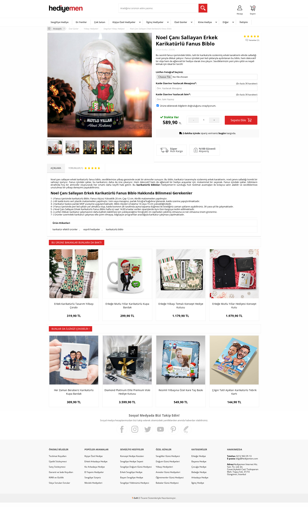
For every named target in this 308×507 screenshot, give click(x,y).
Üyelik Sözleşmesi (58, 461)
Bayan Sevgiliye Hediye (131, 477)
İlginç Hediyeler (154, 22)
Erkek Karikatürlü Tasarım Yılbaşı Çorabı (74, 305)
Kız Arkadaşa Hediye (94, 466)
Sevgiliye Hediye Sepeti (131, 461)
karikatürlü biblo (114, 229)
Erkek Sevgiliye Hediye (131, 472)
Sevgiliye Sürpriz (92, 477)
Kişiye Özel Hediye (93, 456)
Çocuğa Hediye (198, 466)
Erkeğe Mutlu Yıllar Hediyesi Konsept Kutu (234, 305)
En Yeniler (81, 22)
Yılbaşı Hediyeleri (164, 466)
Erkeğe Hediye (198, 456)
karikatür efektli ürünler (65, 229)
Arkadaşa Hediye (199, 477)
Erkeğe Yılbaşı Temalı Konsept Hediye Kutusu (180, 305)
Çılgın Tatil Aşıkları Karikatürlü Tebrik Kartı (234, 391)
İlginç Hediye (197, 482)
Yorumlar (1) (254, 40)
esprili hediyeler (91, 229)
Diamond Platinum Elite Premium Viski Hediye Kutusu (127, 391)
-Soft (135, 498)
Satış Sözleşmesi (57, 466)
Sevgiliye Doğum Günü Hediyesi (136, 466)
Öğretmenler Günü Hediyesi (170, 477)
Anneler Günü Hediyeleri (168, 472)
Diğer (226, 22)
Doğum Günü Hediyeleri (168, 461)
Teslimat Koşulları (57, 456)
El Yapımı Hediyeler (94, 472)
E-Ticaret (143, 498)
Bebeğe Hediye (199, 472)
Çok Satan (99, 22)
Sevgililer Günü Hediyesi (168, 456)
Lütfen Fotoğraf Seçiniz (169, 72)
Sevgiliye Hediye (59, 22)
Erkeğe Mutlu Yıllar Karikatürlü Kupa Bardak (127, 305)
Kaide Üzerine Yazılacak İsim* (173, 94)
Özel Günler (180, 22)
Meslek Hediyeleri (93, 482)
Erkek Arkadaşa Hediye (95, 461)
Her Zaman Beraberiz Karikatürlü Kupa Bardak (74, 391)
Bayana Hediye (198, 461)
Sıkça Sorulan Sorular (59, 482)
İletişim (244, 22)
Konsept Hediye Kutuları (132, 456)
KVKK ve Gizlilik (56, 477)
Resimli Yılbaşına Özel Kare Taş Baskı (181, 390)
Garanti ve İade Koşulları (61, 472)
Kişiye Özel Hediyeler (123, 22)
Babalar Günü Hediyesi (167, 482)
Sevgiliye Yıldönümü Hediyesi (134, 482)
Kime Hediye (205, 22)
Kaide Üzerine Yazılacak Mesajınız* (176, 83)
